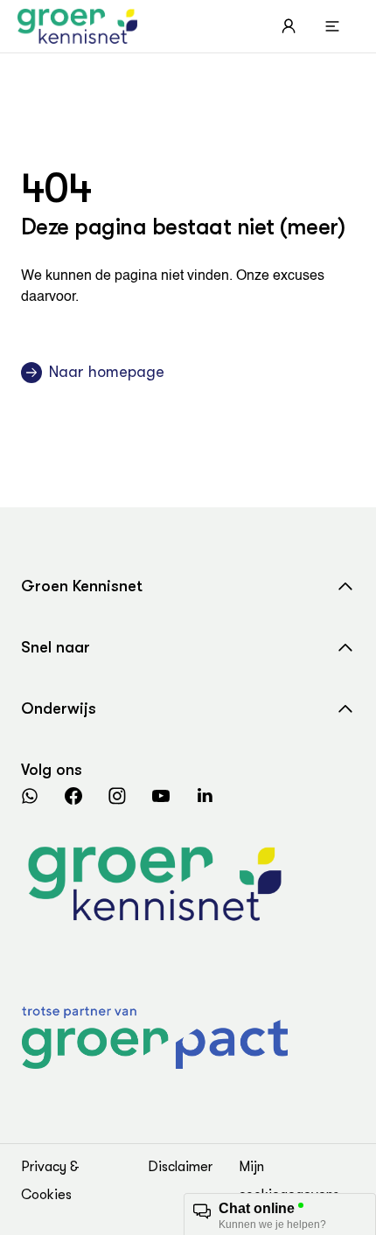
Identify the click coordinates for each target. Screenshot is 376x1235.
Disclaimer (180, 1167)
